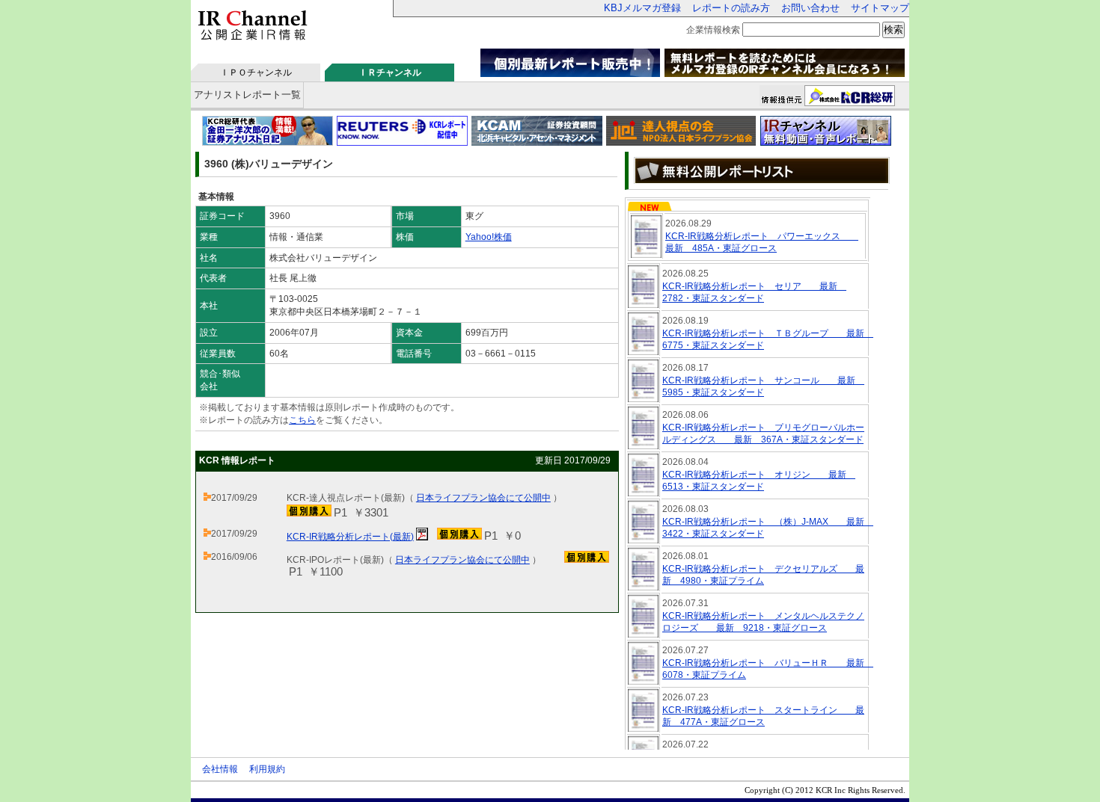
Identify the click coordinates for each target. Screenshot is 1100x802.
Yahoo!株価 (488, 237)
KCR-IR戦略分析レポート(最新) (350, 536)
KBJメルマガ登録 (642, 7)
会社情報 (220, 769)
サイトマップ (880, 7)
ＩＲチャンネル (389, 72)
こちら (302, 420)
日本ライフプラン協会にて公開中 (483, 498)
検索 (893, 29)
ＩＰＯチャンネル (256, 72)
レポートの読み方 (731, 7)
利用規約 (267, 769)
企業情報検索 (713, 30)
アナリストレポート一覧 (247, 94)
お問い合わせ (810, 7)
